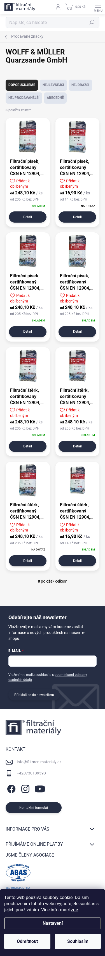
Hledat (92, 22)
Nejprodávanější (23, 98)
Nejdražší (80, 85)
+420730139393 (31, 773)
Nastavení (53, 923)
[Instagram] (24, 788)
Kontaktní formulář (33, 808)
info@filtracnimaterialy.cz (39, 762)
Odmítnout (27, 941)
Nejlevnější (53, 85)
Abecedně (55, 98)
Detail (27, 217)
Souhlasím (77, 941)
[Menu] (98, 7)
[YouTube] (40, 788)
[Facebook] (10, 788)
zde (74, 909)
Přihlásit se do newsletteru (34, 695)
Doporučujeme (21, 85)
